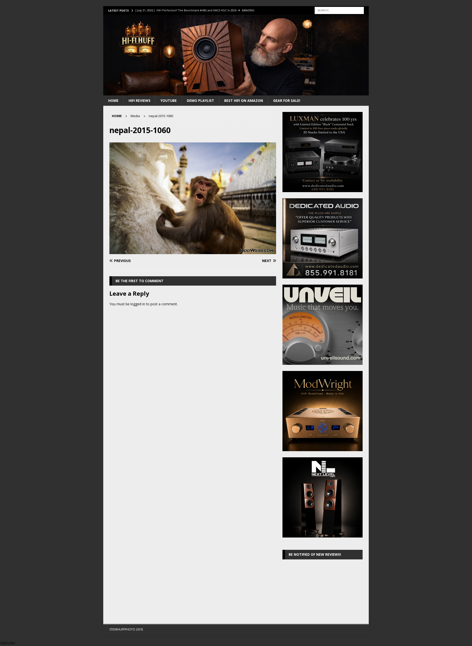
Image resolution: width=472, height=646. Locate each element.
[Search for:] (339, 10)
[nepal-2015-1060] (192, 251)
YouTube (169, 100)
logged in (138, 304)
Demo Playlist (200, 100)
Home (113, 100)
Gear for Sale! (286, 100)
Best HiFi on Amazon (243, 100)
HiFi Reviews (139, 100)
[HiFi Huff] (236, 92)
